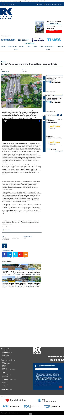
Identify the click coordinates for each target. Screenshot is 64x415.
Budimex (4, 387)
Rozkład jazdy (5, 376)
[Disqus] (22, 316)
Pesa (3, 378)
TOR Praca (4, 357)
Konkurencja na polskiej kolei (9, 379)
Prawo (29, 46)
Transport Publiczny (6, 354)
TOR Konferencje (6, 363)
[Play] (4, 139)
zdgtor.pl (43, 1)
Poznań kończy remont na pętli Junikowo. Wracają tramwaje (21, 272)
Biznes (3, 46)
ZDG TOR (4, 362)
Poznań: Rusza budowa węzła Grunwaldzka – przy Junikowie (34, 285)
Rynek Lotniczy (5, 355)
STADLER (4, 382)
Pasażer (21, 46)
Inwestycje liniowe (6, 374)
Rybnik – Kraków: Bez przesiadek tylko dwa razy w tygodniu (20, 285)
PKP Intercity (5, 384)
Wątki (16, 49)
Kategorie (12, 4)
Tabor (35, 46)
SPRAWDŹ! (54, 24)
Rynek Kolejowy (5, 351)
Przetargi (4, 385)
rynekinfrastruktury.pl (16, 1)
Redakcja (4, 365)
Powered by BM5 (15, 413)
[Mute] (12, 139)
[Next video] (8, 139)
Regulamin (4, 368)
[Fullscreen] (39, 139)
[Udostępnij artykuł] (9, 255)
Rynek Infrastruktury (7, 352)
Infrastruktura (12, 46)
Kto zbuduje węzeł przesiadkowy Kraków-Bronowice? (34, 272)
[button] (3, 91)
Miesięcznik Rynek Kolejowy (8, 369)
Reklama (4, 366)
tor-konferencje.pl (35, 1)
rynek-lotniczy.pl (26, 1)
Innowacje (60, 46)
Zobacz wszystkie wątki (6, 389)
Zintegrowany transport (47, 46)
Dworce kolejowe (6, 381)
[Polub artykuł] (4, 255)
